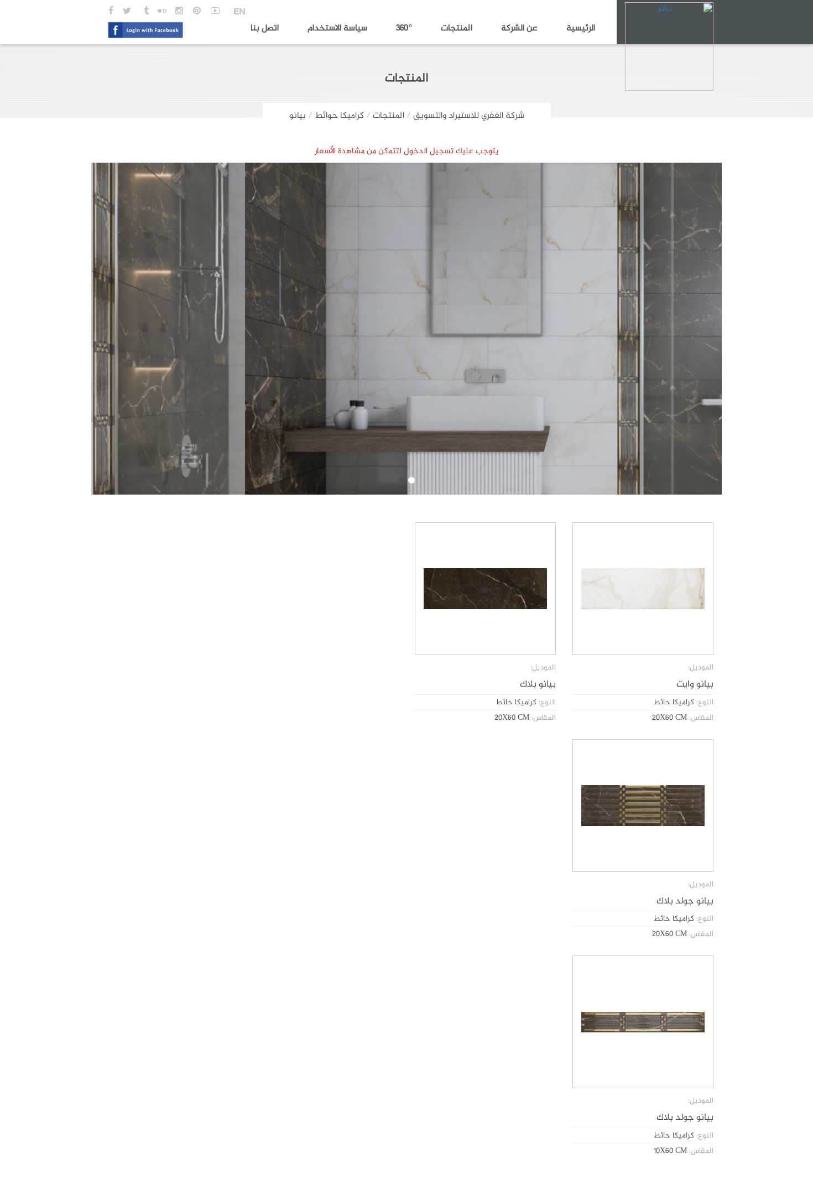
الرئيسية (580, 28)
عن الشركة (519, 28)
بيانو (297, 115)
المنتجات (456, 28)
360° (404, 28)
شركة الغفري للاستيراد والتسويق (468, 115)
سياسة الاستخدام (337, 28)
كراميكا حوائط (339, 115)
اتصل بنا (265, 28)
